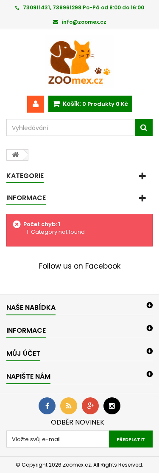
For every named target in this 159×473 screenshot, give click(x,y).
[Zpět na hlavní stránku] (15, 155)
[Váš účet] (35, 104)
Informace (26, 198)
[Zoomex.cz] (79, 62)
